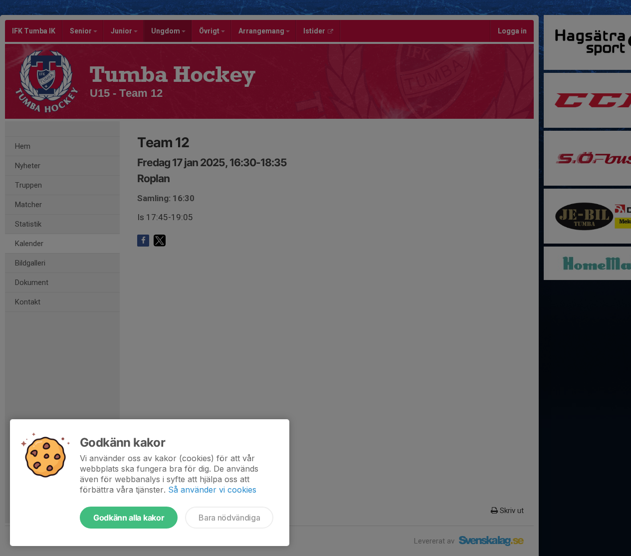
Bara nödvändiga (229, 518)
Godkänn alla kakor (128, 518)
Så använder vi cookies (212, 490)
